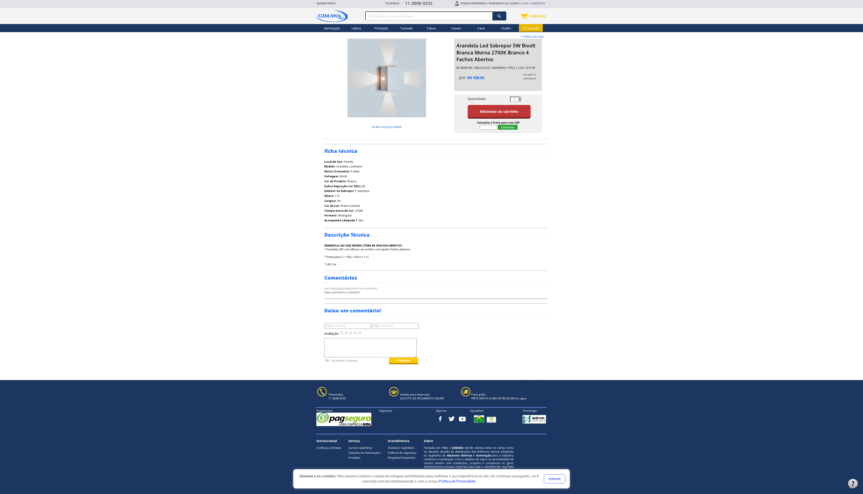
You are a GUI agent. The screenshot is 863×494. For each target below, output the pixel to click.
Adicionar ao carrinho (499, 111)
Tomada (406, 28)
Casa (481, 28)
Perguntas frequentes (401, 458)
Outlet (506, 28)
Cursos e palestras (360, 448)
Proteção (381, 28)
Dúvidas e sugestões (401, 448)
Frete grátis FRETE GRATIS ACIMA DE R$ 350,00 (498, 396)
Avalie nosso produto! (387, 127)
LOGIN (524, 3)
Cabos (356, 28)
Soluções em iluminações (364, 453)
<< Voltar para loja (531, 36)
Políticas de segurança (402, 453)
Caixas (456, 28)
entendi (555, 479)
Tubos (431, 28)
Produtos (354, 458)
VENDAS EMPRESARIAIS (473, 3)
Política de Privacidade (457, 481)
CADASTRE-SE (537, 3)
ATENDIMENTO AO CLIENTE (504, 3)
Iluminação (332, 28)
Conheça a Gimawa (328, 448)
